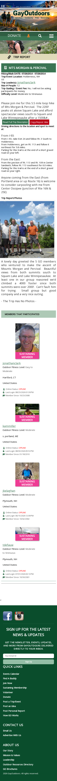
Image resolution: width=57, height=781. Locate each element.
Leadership (8, 759)
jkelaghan (9, 490)
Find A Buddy (9, 678)
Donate (7, 696)
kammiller (9, 426)
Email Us (7, 730)
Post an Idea (9, 706)
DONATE (14, 35)
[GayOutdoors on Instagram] (19, 616)
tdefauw (8, 545)
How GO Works (11, 715)
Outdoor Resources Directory (18, 764)
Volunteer (8, 692)
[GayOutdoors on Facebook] (7, 616)
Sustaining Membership (15, 687)
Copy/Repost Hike (39, 122)
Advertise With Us (12, 735)
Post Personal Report (14, 710)
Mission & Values (11, 755)
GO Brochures (10, 768)
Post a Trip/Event (12, 701)
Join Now (7, 683)
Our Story (8, 750)
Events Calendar (11, 673)
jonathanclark (26, 82)
